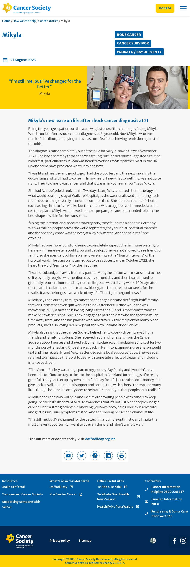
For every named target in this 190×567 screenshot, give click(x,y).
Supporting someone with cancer (21, 504)
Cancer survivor (133, 43)
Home (6, 21)
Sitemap (85, 540)
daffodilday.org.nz (100, 439)
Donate (165, 8)
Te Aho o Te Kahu (109, 487)
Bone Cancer (129, 35)
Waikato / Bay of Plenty (139, 52)
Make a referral (13, 487)
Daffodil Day (58, 487)
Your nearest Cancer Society (22, 494)
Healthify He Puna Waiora (115, 506)
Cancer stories (48, 21)
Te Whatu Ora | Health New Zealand (113, 496)
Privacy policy (60, 540)
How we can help (24, 21)
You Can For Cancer (63, 494)
